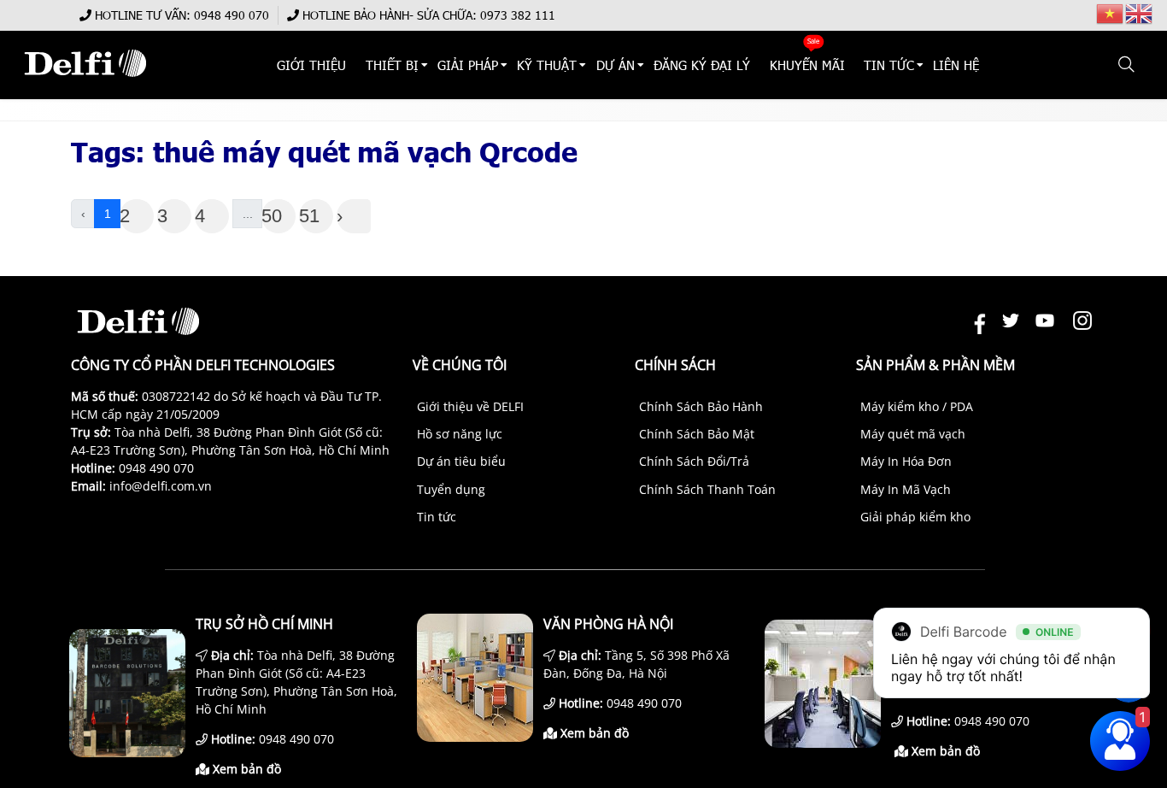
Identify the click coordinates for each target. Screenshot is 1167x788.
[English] (1139, 12)
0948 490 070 (231, 15)
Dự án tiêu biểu (461, 461)
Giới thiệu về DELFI (470, 406)
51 (309, 215)
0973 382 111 (517, 15)
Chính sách (675, 365)
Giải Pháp (467, 65)
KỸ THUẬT (548, 65)
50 (271, 215)
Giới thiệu (312, 65)
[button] (1127, 65)
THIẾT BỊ (392, 65)
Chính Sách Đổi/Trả (694, 461)
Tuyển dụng (451, 489)
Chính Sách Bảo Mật (696, 434)
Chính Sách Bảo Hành (701, 406)
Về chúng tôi (460, 365)
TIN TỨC (889, 65)
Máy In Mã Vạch (905, 489)
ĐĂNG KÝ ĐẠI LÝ (702, 65)
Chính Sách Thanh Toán (707, 489)
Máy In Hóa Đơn (906, 461)
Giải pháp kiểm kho (915, 517)
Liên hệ (957, 65)
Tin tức (436, 517)
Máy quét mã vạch (912, 434)
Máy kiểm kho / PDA (916, 406)
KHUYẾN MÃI (807, 65)
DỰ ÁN (615, 65)
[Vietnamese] (1110, 12)
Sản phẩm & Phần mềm (935, 365)
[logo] (85, 85)
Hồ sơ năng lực (459, 434)
